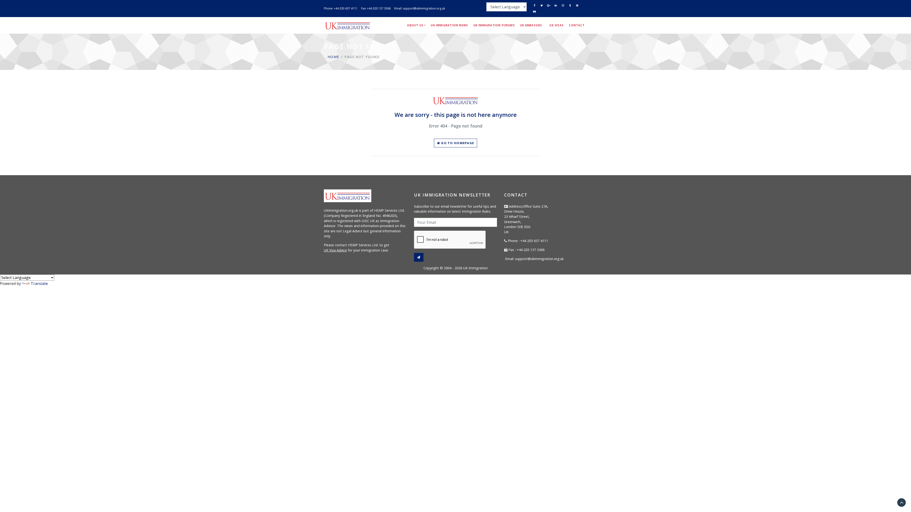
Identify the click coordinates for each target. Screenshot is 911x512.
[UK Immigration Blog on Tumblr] (570, 5)
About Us (415, 25)
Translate (39, 283)
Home (333, 57)
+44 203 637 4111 (346, 8)
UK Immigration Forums (494, 25)
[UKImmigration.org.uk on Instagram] (563, 5)
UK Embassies (531, 25)
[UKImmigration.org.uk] (549, 5)
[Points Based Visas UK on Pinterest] (577, 5)
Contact (576, 25)
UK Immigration (475, 268)
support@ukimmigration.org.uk (424, 8)
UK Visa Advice (335, 250)
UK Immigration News (449, 25)
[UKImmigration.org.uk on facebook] (534, 5)
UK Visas (556, 25)
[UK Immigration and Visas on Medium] (534, 12)
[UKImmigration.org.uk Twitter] (542, 5)
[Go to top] (901, 502)
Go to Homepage (457, 143)
